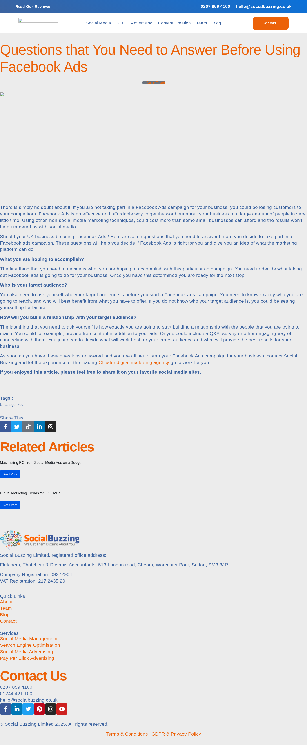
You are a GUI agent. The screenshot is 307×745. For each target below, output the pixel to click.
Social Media (98, 23)
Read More (10, 474)
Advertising (142, 23)
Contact (269, 23)
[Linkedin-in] (16, 709)
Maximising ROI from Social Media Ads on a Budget (41, 463)
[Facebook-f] (5, 709)
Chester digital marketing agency (133, 362)
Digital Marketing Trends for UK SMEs (30, 493)
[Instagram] (50, 709)
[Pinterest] (39, 709)
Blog (216, 23)
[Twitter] (28, 709)
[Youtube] (61, 709)
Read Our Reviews (32, 6)
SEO (121, 23)
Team (201, 23)
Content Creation (174, 23)
